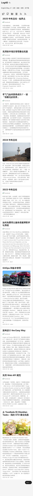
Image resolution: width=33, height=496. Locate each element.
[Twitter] (3, 14)
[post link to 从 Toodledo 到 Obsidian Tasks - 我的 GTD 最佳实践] (16, 444)
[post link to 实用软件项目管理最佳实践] (16, 69)
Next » (28, 482)
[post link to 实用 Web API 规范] (16, 390)
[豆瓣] (16, 14)
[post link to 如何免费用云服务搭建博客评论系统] (16, 242)
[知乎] (12, 14)
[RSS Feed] (21, 14)
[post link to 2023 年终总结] (16, 202)
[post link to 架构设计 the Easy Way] (16, 349)
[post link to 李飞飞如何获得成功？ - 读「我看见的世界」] (16, 114)
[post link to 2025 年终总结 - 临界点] (16, 31)
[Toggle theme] (10, 2)
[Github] (8, 14)
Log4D (4, 2)
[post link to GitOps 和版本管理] (16, 295)
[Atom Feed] (25, 14)
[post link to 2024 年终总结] (16, 161)
